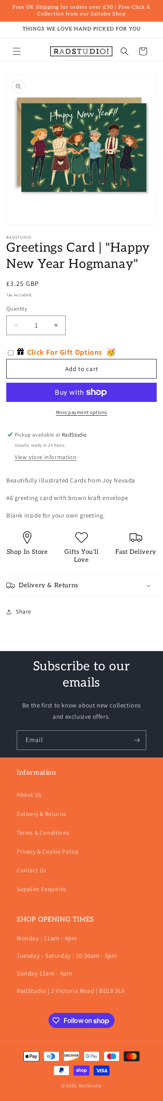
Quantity (16, 308)
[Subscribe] (136, 740)
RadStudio (90, 1085)
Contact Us (31, 870)
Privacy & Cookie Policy (48, 851)
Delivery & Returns (41, 814)
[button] (17, 51)
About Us (29, 794)
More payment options (81, 412)
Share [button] (23, 611)
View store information (45, 457)
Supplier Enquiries (41, 889)
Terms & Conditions (43, 832)
